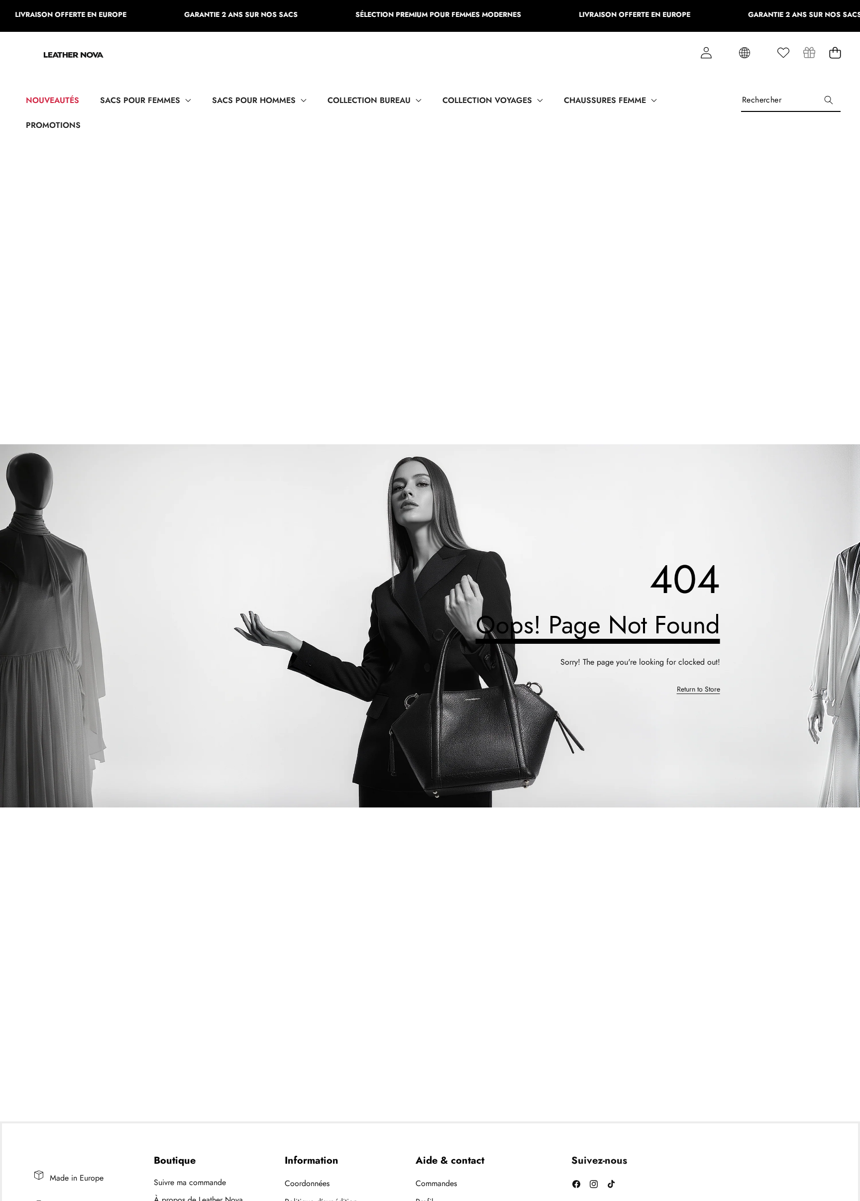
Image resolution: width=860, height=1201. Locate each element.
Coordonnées (307, 1183)
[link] (809, 53)
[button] (835, 53)
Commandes (436, 1183)
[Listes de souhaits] (783, 53)
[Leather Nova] (73, 56)
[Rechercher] (828, 100)
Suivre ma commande (190, 1182)
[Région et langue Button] (744, 53)
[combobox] (791, 100)
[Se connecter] (706, 53)
